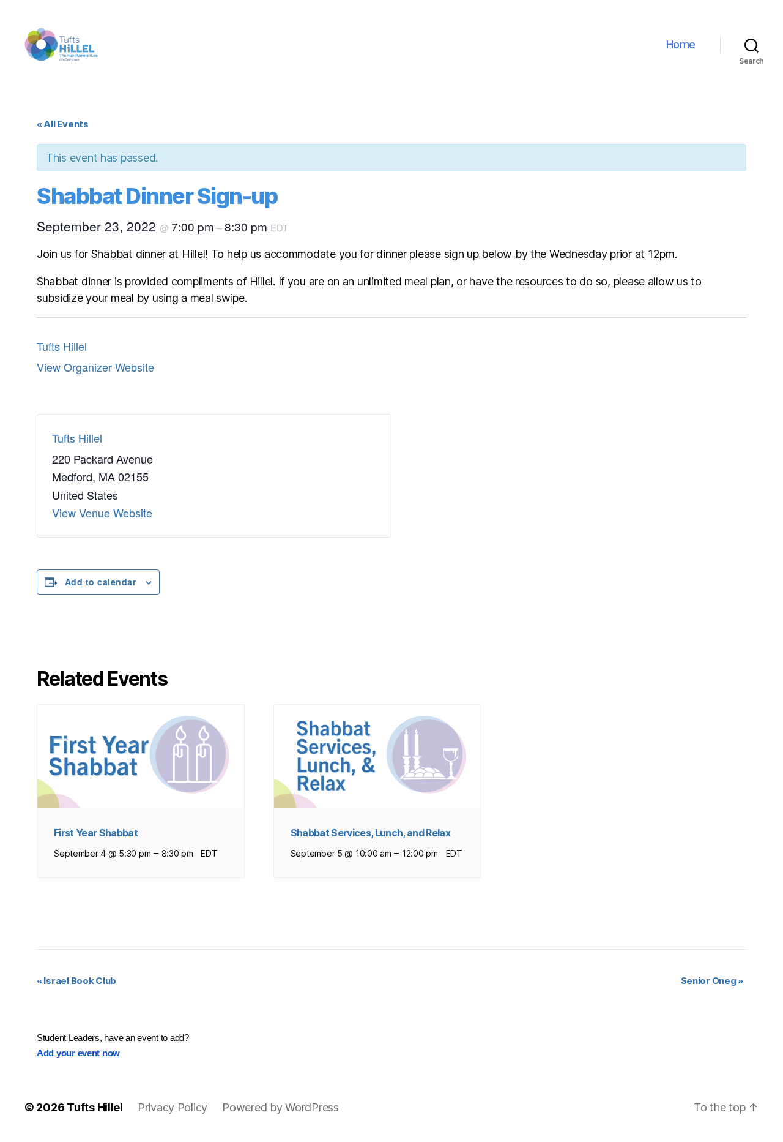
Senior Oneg (712, 980)
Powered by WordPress (280, 1107)
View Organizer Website (95, 367)
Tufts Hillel (62, 346)
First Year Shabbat (96, 833)
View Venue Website (102, 512)
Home (681, 44)
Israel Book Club (76, 980)
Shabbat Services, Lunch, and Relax (370, 833)
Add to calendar (100, 582)
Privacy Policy (172, 1107)
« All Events (63, 124)
